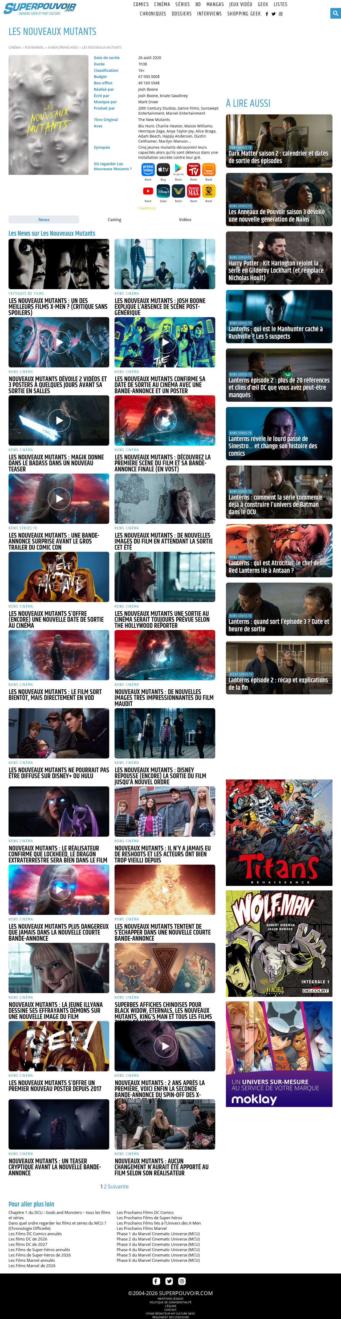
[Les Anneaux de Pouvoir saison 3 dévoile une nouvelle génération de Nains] (279, 199)
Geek (263, 5)
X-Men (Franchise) (63, 47)
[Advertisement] (279, 56)
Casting (114, 219)
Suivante (118, 1186)
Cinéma (162, 5)
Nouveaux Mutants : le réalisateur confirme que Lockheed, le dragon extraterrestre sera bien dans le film (58, 855)
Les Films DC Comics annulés (35, 1233)
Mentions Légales (170, 1298)
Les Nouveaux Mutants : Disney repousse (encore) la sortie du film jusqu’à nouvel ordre (160, 776)
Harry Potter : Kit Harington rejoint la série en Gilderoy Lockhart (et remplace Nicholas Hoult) (276, 271)
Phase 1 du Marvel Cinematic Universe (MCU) (158, 1233)
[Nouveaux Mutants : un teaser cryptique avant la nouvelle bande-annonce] (59, 1124)
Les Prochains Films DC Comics (145, 1212)
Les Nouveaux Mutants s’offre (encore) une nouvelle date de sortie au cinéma (56, 620)
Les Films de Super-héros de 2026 (40, 1255)
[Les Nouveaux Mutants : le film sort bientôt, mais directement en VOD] (59, 655)
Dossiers (182, 14)
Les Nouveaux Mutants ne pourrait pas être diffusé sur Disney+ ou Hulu (59, 773)
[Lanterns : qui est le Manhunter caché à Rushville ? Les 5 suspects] (279, 316)
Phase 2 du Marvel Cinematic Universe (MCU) (158, 1239)
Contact (170, 1310)
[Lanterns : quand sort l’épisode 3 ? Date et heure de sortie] (279, 609)
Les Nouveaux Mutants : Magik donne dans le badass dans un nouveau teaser (56, 464)
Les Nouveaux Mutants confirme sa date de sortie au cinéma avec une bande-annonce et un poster (160, 385)
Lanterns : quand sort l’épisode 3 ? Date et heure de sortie (279, 625)
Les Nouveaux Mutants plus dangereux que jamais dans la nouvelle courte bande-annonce (59, 933)
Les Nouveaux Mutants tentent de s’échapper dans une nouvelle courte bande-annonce (163, 933)
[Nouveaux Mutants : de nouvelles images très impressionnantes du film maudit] (165, 655)
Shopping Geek (244, 14)
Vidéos (185, 219)
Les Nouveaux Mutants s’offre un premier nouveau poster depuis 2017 (55, 1086)
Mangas (215, 5)
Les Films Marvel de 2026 (32, 1265)
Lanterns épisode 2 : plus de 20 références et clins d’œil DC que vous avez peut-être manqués (279, 388)
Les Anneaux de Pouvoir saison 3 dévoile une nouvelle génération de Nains (277, 216)
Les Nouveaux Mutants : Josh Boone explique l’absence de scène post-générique (160, 307)
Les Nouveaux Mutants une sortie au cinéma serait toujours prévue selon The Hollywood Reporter (162, 620)
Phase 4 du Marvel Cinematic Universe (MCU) (158, 1249)
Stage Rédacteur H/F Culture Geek (170, 1313)
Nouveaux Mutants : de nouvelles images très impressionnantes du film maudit (164, 698)
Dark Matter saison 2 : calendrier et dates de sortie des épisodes (278, 157)
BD (198, 5)
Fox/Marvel (34, 47)
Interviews (209, 14)
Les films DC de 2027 (28, 1244)
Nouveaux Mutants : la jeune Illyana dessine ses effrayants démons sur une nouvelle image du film (56, 1011)
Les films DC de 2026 (28, 1239)
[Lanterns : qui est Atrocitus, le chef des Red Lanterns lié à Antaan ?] (279, 550)
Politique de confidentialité (171, 1302)
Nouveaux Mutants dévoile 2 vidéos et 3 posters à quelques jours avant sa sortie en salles (58, 385)
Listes (280, 5)
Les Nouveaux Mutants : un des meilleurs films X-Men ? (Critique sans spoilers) (58, 307)
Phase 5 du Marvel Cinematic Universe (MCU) (158, 1255)
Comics (141, 5)
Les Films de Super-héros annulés (39, 1249)
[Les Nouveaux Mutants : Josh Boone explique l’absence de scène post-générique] (165, 264)
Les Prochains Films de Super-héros (149, 1217)
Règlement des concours (170, 1317)
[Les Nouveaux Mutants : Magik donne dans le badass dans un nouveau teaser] (59, 420)
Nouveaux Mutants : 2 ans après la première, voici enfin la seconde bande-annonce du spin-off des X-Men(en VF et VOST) (160, 1092)
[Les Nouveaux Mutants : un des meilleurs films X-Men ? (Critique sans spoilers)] (59, 264)
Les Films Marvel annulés (32, 1260)
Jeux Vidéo (241, 5)
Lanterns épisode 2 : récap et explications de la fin (278, 684)
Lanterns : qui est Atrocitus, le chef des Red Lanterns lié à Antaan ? (275, 567)
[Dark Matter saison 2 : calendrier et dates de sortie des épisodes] (279, 141)
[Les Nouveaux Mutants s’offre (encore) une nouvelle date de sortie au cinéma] (59, 577)
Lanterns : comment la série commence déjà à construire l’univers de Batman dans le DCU (275, 505)
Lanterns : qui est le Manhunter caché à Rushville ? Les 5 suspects (276, 333)
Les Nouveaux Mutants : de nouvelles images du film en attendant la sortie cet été (164, 542)
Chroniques (153, 14)
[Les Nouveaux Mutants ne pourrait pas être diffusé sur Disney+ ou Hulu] (59, 733)
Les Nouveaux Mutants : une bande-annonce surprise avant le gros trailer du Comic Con (54, 542)
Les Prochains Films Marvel (142, 1228)
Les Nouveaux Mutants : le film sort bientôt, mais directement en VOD (55, 695)
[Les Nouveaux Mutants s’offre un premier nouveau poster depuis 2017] (59, 1046)
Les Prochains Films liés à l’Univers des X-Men (159, 1223)
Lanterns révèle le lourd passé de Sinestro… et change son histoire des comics (273, 446)
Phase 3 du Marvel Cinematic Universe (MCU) (158, 1244)
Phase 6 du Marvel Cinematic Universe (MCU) (158, 1260)
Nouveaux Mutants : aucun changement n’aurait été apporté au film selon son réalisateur (162, 1167)
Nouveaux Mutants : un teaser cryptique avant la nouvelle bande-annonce (55, 1167)
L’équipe (170, 1306)
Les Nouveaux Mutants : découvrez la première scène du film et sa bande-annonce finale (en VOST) (163, 464)
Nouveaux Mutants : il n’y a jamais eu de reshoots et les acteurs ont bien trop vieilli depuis (163, 855)
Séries (183, 5)
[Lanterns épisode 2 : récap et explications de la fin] (279, 667)
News (43, 219)
